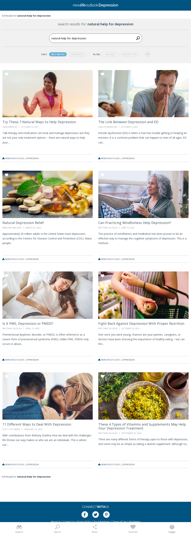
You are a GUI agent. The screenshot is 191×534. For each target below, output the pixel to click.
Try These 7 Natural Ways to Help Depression (39, 122)
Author (110, 54)
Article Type (130, 54)
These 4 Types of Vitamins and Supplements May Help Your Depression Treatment (142, 426)
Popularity (77, 54)
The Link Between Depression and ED (128, 122)
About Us (56, 521)
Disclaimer (134, 521)
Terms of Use (119, 521)
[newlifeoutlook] (95, 5)
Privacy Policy (84, 521)
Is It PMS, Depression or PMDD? (27, 323)
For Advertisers (102, 521)
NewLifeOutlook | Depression (22, 158)
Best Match (58, 54)
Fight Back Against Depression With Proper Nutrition (141, 323)
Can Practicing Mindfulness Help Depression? (134, 222)
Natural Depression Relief (23, 222)
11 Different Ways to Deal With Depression (36, 424)
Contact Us (69, 521)
